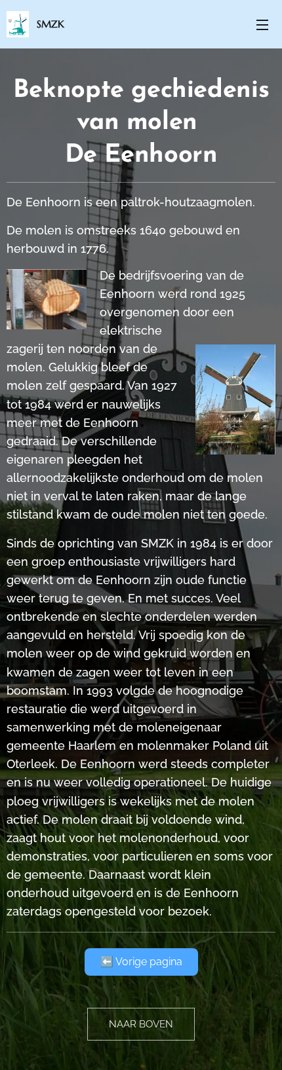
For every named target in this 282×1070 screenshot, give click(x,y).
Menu (262, 24)
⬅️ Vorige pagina (141, 961)
